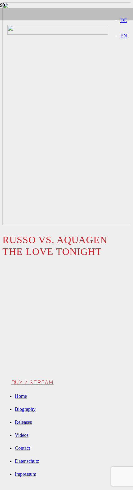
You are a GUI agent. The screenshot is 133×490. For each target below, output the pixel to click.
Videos (21, 435)
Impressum (25, 474)
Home (21, 396)
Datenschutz (27, 461)
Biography (25, 409)
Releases (23, 422)
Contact (22, 448)
